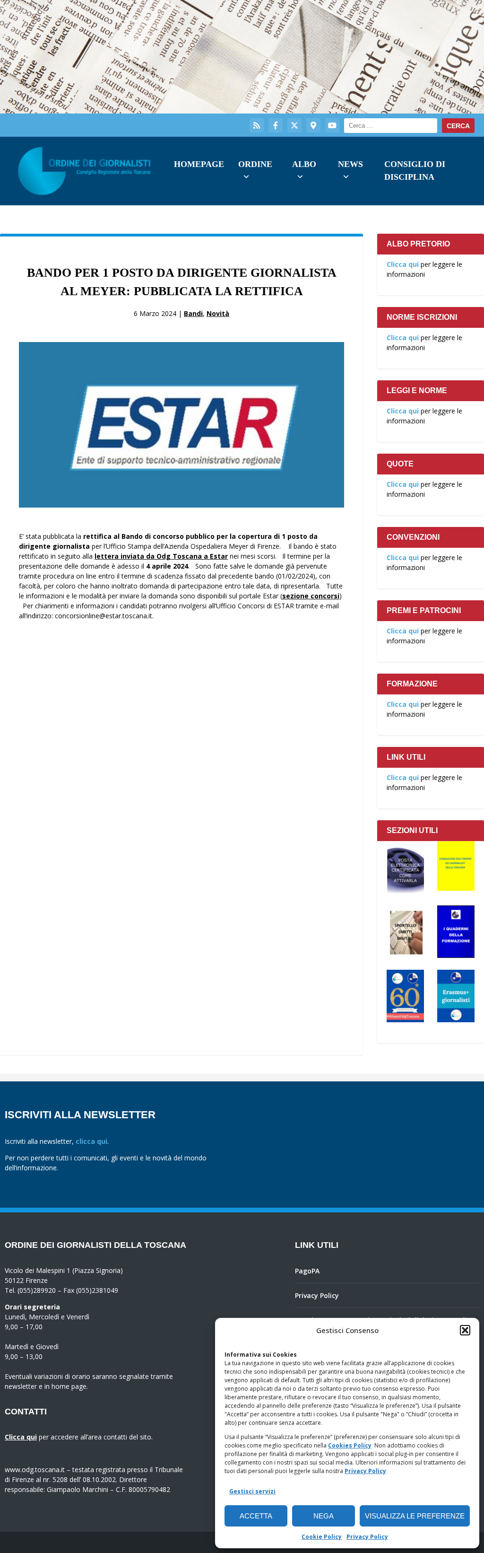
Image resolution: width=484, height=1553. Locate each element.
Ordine (255, 164)
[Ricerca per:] (390, 125)
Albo (304, 164)
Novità (218, 313)
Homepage (199, 164)
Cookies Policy (350, 1445)
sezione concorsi (310, 595)
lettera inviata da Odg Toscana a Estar (161, 556)
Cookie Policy (322, 1537)
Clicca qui (403, 264)
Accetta (256, 1516)
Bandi (193, 313)
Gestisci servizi (252, 1491)
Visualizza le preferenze (415, 1516)
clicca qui (91, 1141)
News (350, 164)
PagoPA (307, 1270)
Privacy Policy (365, 1471)
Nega (323, 1516)
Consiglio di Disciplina (414, 170)
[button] (465, 1330)
